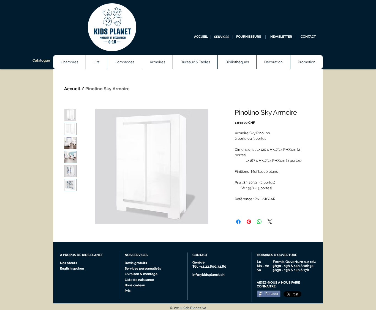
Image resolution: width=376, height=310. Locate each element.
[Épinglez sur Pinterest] (249, 221)
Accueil (72, 88)
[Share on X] (269, 221)
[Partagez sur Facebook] (238, 221)
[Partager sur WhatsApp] (259, 221)
